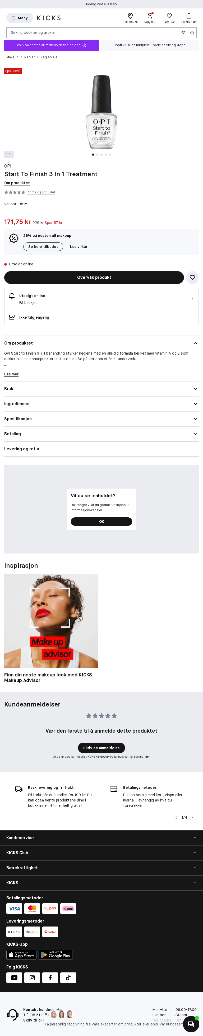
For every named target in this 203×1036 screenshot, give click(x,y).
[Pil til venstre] (176, 817)
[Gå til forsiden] (49, 18)
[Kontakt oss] (191, 1024)
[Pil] (192, 817)
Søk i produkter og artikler (33, 32)
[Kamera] (183, 32)
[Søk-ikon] (192, 32)
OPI (7, 166)
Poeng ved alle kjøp (101, 4)
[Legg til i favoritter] (192, 277)
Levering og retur (21, 449)
